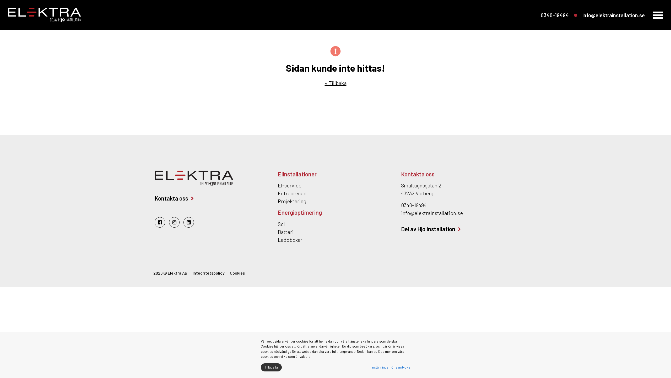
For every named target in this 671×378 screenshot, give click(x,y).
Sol (281, 224)
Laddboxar (290, 240)
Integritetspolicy (209, 272)
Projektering (292, 201)
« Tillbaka (336, 83)
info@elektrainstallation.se (613, 15)
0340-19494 (555, 15)
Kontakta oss (171, 198)
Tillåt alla (271, 367)
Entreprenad (292, 193)
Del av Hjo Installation (428, 228)
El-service (289, 185)
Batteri (286, 232)
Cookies (237, 272)
